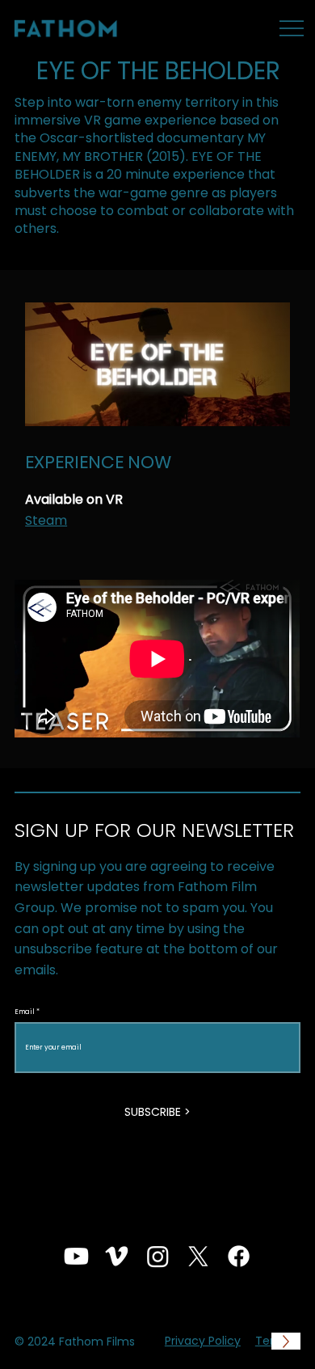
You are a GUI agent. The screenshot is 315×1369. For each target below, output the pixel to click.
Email (25, 1011)
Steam (46, 520)
